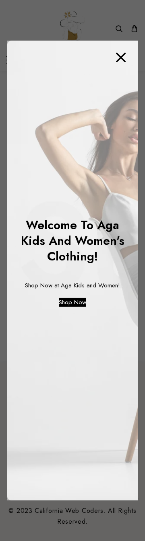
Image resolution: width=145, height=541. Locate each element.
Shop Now (72, 302)
